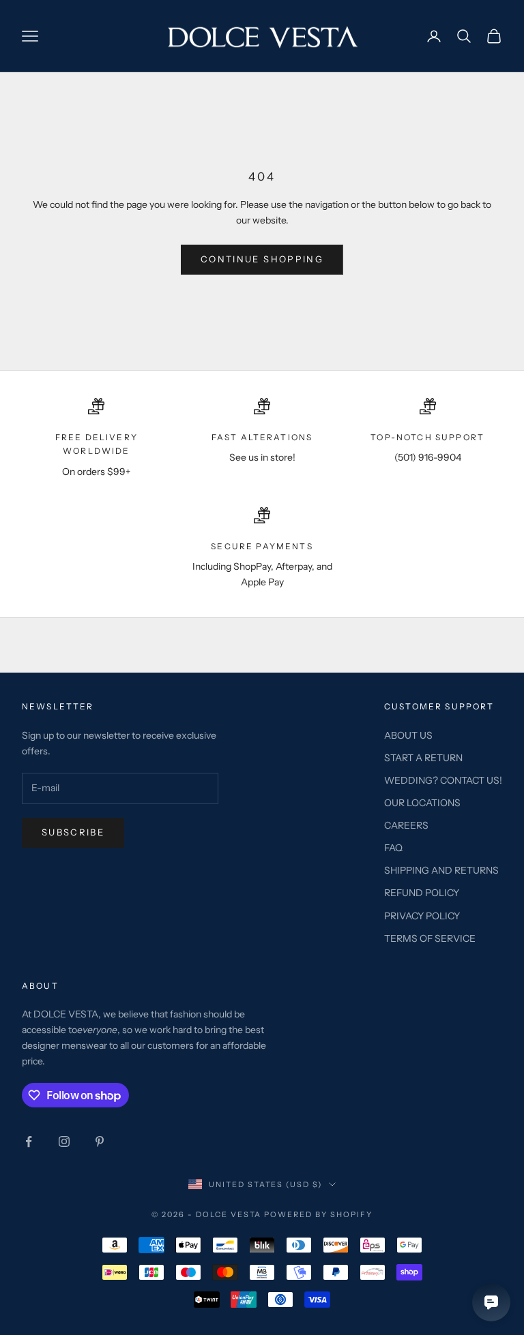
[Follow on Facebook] (28, 1141)
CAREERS (406, 825)
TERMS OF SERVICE (430, 938)
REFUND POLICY (421, 893)
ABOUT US (408, 735)
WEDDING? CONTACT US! (443, 780)
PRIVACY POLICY (422, 916)
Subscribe (73, 832)
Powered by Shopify (318, 1214)
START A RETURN (423, 758)
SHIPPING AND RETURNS (441, 870)
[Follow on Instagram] (64, 1141)
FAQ (393, 848)
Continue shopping (262, 259)
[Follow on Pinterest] (99, 1141)
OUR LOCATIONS (422, 803)
